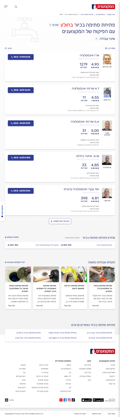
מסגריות (22, 369)
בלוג (89, 380)
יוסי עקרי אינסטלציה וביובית (81, 189)
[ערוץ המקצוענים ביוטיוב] (61, 400)
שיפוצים (23, 384)
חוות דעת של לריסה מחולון (90, 72)
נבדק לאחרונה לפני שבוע (89, 125)
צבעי (24, 380)
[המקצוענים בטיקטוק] (73, 400)
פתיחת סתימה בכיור (86, 14)
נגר (24, 372)
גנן (70, 372)
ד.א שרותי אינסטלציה (85, 88)
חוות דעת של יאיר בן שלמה (90, 140)
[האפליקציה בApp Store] (86, 400)
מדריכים (88, 372)
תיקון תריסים (21, 391)
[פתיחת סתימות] (74, 275)
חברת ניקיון (43, 365)
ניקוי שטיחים (21, 376)
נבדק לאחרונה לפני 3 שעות (88, 59)
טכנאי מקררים (42, 391)
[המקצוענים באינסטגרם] (70, 400)
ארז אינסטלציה (89, 55)
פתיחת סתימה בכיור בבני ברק (99, 332)
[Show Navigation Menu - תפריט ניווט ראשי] (6, 6)
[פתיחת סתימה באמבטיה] (46, 275)
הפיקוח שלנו (110, 369)
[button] (9, 48)
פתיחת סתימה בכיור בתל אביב (28, 338)
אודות (113, 365)
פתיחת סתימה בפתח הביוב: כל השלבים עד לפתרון (18, 288)
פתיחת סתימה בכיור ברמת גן (28, 332)
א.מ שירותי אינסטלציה (85, 121)
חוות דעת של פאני (92, 173)
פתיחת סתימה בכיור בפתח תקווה (62, 332)
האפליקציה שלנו (109, 372)
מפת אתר (111, 414)
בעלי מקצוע (111, 14)
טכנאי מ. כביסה (42, 376)
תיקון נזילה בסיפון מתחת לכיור (47, 245)
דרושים (112, 376)
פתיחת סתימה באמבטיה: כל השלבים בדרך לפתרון (46, 288)
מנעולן (23, 365)
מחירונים (87, 365)
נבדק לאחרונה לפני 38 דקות (88, 159)
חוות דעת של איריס (92, 106)
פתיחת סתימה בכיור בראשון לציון (62, 338)
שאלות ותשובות (85, 369)
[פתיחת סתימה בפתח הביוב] (18, 275)
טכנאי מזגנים (43, 380)
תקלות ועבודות (85, 376)
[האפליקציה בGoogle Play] (98, 400)
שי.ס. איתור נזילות (87, 156)
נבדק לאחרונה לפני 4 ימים (89, 92)
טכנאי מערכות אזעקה (40, 387)
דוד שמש (67, 376)
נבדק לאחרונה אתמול (90, 192)
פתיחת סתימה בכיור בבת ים (100, 338)
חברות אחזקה (65, 391)
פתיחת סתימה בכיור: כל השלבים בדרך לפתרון (102, 288)
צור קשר (112, 384)
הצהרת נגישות (80, 414)
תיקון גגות (22, 387)
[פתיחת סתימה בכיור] (102, 275)
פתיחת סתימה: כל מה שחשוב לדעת (74, 287)
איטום (69, 365)
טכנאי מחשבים (42, 384)
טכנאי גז (45, 372)
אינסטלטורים (100, 14)
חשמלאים (44, 369)
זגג (70, 387)
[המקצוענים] (103, 6)
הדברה (68, 380)
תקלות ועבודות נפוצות (101, 262)
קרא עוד (95, 305)
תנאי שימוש (96, 414)
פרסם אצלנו (110, 380)
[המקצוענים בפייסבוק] (66, 400)
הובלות (68, 384)
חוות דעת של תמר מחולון (90, 206)
